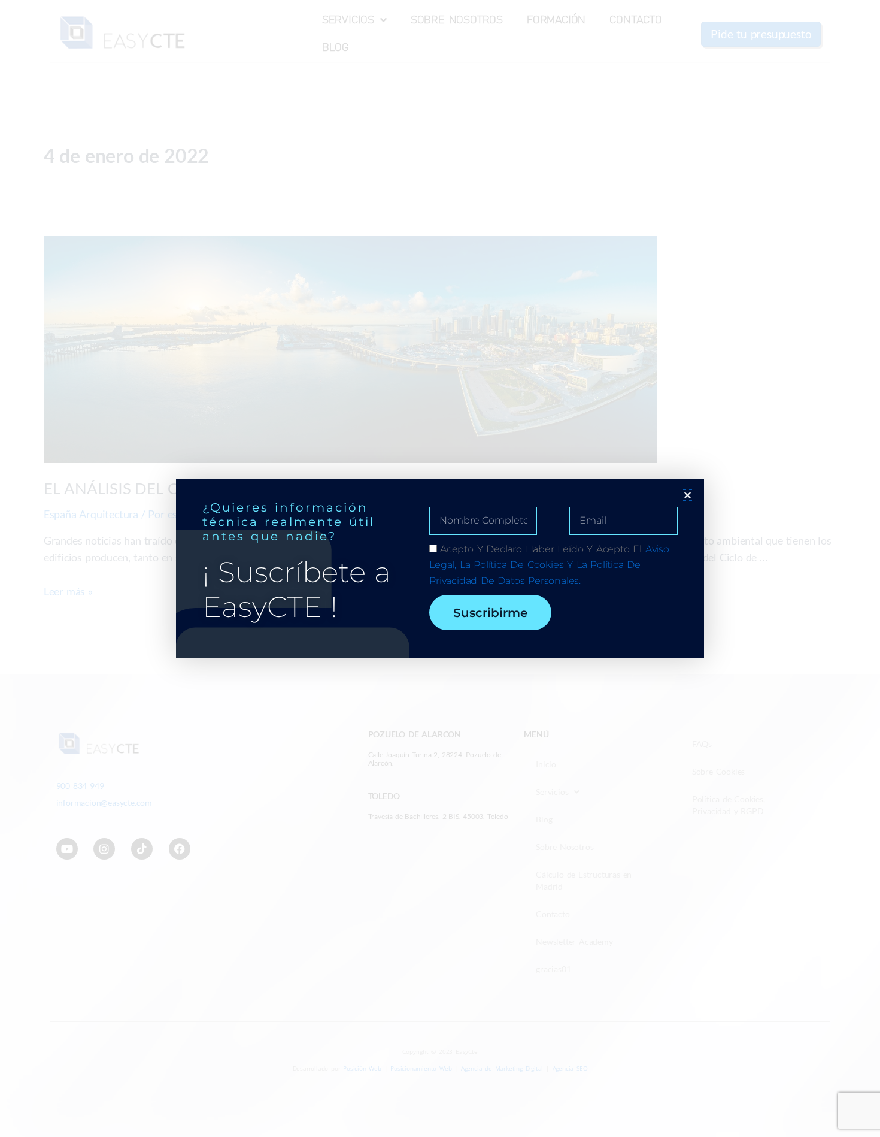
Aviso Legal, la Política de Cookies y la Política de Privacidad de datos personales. (549, 564)
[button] (687, 495)
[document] (440, 568)
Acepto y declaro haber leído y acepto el (549, 564)
